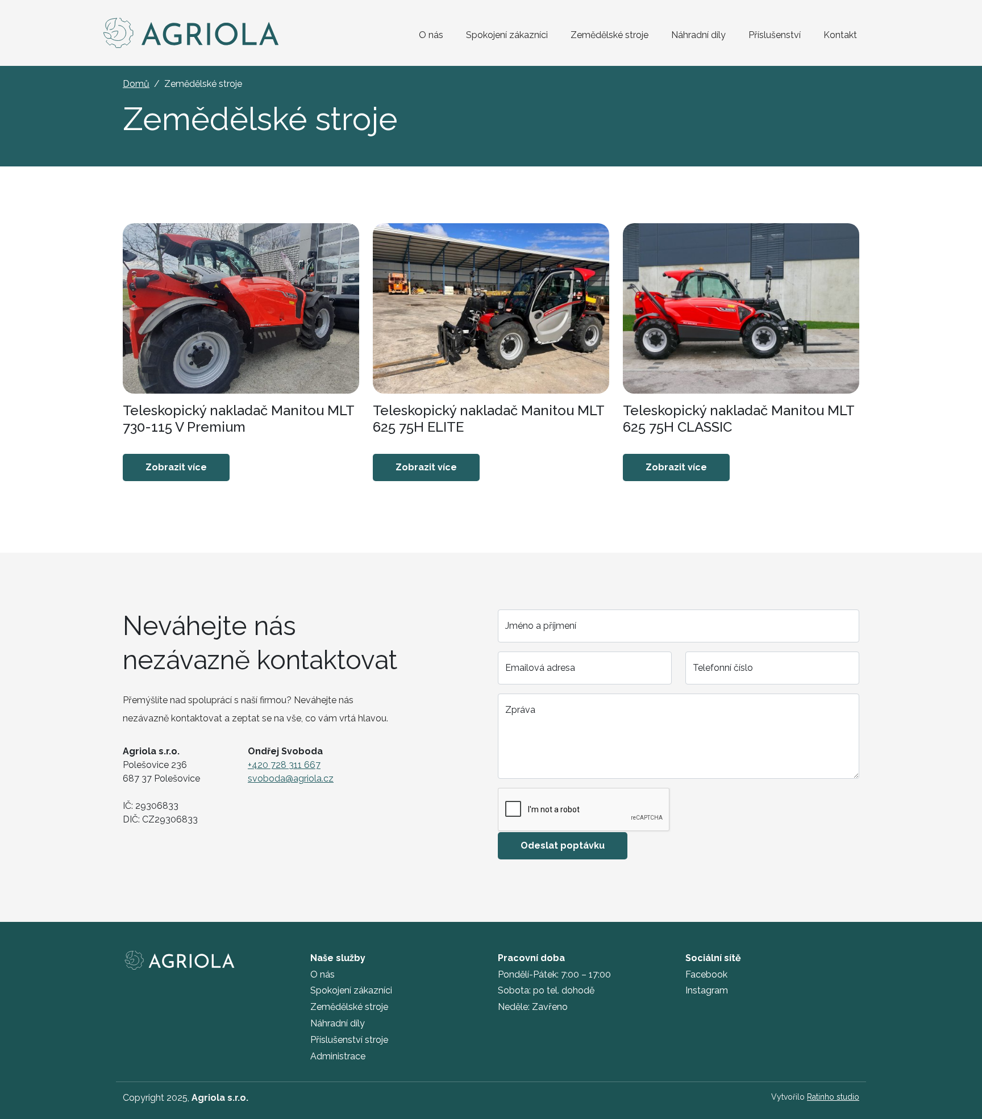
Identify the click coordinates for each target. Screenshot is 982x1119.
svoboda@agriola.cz (291, 778)
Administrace (337, 1056)
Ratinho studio (833, 1096)
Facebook (706, 974)
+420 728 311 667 (284, 764)
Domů (136, 83)
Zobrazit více (176, 467)
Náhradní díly (698, 35)
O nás (431, 35)
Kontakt (840, 35)
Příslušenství (774, 35)
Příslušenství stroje (349, 1039)
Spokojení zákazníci (507, 35)
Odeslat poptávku (563, 845)
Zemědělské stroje (609, 35)
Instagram (706, 990)
